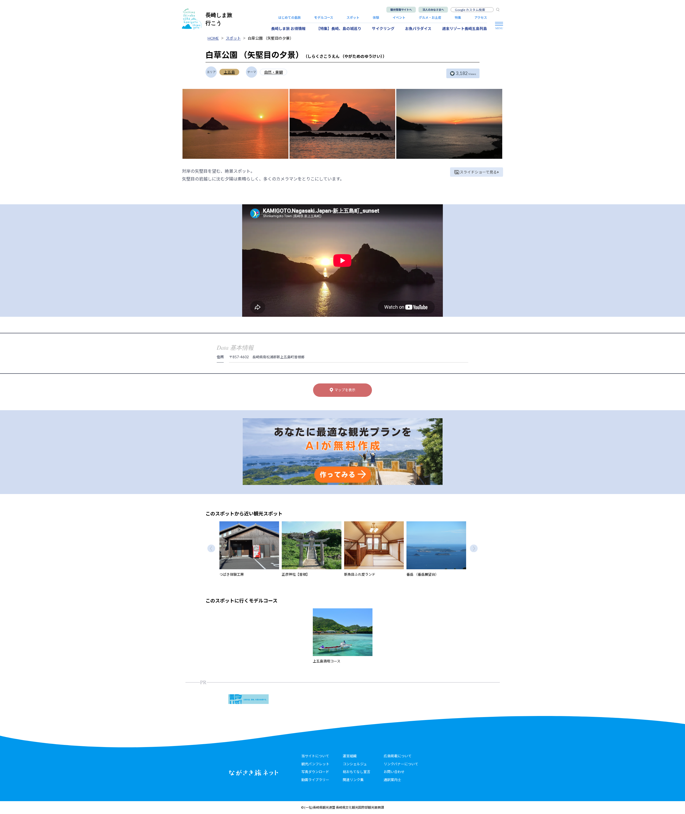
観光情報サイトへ (401, 9)
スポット (353, 18)
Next (474, 548)
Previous (211, 548)
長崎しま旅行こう (219, 19)
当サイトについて (315, 756)
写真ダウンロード (315, 772)
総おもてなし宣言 (356, 772)
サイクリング (383, 28)
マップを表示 (344, 390)
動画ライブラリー (315, 780)
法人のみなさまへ (433, 9)
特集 (458, 18)
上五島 (229, 72)
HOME (213, 38)
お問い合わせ (394, 772)
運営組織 (350, 756)
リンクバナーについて (401, 764)
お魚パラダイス (418, 28)
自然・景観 (273, 72)
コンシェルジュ (355, 764)
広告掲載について (398, 756)
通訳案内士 (392, 780)
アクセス (480, 18)
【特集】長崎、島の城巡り (338, 28)
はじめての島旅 (289, 18)
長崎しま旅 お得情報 (288, 28)
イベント (399, 18)
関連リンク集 (353, 780)
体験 (376, 18)
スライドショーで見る (478, 172)
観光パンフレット (315, 764)
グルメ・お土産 (430, 18)
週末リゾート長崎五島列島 (464, 28)
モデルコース (323, 18)
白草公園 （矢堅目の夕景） (271, 38)
